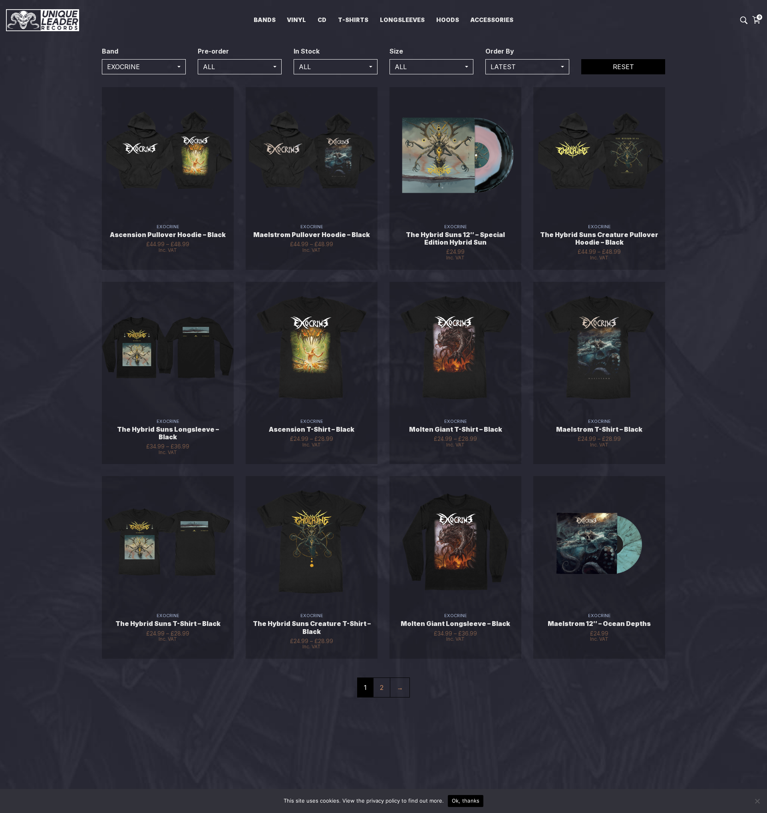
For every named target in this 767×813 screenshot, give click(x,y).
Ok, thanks (466, 800)
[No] (757, 801)
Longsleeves (402, 19)
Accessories (491, 19)
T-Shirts (353, 19)
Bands (265, 19)
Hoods (447, 19)
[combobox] (144, 66)
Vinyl (296, 19)
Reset (623, 67)
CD (322, 19)
